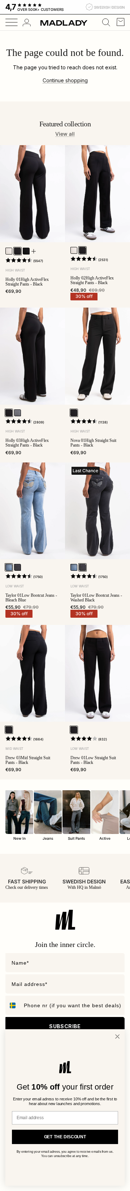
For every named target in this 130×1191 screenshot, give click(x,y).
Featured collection (65, 124)
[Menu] (9, 22)
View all (65, 134)
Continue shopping (65, 80)
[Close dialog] (117, 1036)
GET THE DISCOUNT (65, 1137)
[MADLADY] (63, 22)
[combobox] (13, 1005)
